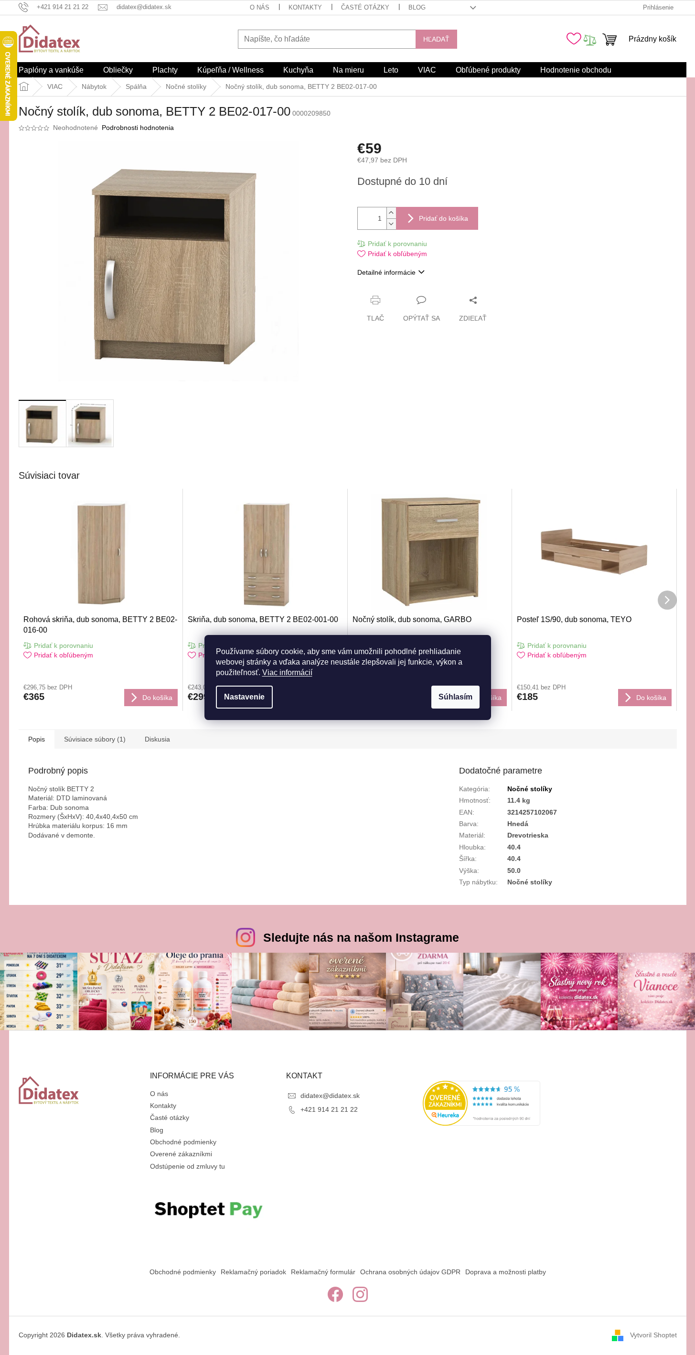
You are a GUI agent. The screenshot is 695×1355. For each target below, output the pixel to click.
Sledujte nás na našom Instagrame (361, 937)
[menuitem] (51, 70)
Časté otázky (365, 7)
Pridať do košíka (443, 218)
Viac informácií (287, 672)
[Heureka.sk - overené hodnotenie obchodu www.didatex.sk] (481, 1103)
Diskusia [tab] (157, 739)
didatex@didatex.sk (330, 1095)
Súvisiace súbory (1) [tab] (95, 739)
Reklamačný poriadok (253, 1272)
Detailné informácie (386, 272)
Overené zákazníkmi (181, 1154)
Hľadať (436, 39)
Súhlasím (455, 697)
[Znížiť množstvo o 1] (391, 223)
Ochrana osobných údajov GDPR (410, 1272)
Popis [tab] (36, 739)
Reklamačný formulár (323, 1272)
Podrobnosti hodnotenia (138, 127)
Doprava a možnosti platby (505, 1272)
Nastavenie (244, 697)
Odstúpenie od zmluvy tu (187, 1166)
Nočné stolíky (529, 789)
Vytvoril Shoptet (653, 1335)
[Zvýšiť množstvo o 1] (391, 212)
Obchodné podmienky (183, 1142)
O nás (259, 7)
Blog (417, 7)
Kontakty (305, 7)
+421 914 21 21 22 (329, 1109)
